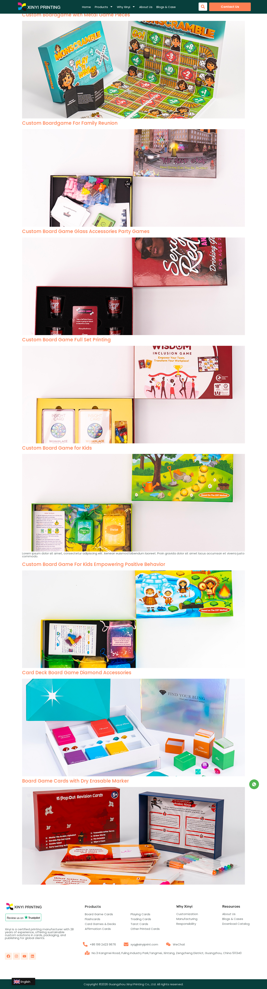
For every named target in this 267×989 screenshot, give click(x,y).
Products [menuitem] (101, 7)
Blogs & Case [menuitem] (166, 7)
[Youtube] (24, 956)
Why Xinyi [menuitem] (123, 7)
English (25, 982)
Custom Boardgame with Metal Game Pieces (76, 15)
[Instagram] (16, 956)
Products (93, 906)
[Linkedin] (32, 956)
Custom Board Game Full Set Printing (66, 339)
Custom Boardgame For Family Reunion (70, 123)
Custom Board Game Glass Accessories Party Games (86, 231)
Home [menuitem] (86, 7)
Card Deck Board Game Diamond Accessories (76, 672)
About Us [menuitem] (145, 7)
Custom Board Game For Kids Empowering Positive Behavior (93, 564)
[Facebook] (8, 956)
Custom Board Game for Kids (57, 448)
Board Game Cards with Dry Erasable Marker (75, 781)
